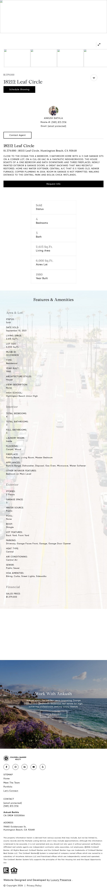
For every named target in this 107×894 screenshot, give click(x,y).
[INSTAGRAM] (15, 767)
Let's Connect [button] (53, 714)
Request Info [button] (53, 184)
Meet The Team (11, 782)
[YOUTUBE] (34, 767)
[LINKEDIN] (24, 767)
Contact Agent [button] (17, 135)
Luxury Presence (61, 880)
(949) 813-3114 (58, 122)
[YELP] (43, 767)
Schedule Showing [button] (19, 89)
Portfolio (7, 786)
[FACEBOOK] (6, 767)
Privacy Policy (34, 885)
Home (6, 778)
